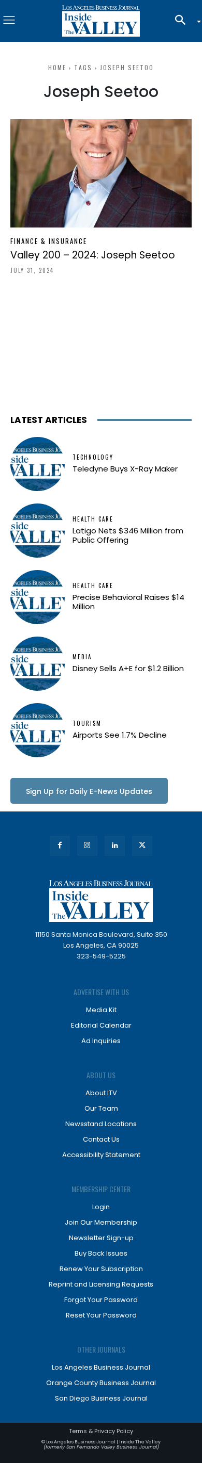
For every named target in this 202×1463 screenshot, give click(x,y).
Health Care (93, 519)
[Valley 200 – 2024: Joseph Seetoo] (101, 173)
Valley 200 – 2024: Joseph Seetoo (92, 255)
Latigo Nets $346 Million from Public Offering (128, 535)
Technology (93, 457)
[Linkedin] (115, 846)
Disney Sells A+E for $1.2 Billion (128, 668)
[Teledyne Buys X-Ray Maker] (37, 464)
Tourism (87, 723)
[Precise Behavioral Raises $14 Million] (37, 597)
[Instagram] (87, 846)
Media (82, 657)
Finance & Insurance (48, 241)
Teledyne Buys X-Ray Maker (125, 468)
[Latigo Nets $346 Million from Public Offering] (37, 530)
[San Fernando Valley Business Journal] (101, 21)
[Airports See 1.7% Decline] (37, 730)
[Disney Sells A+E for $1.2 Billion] (37, 664)
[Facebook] (60, 846)
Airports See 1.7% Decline (120, 734)
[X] (142, 846)
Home (57, 67)
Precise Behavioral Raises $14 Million (128, 602)
